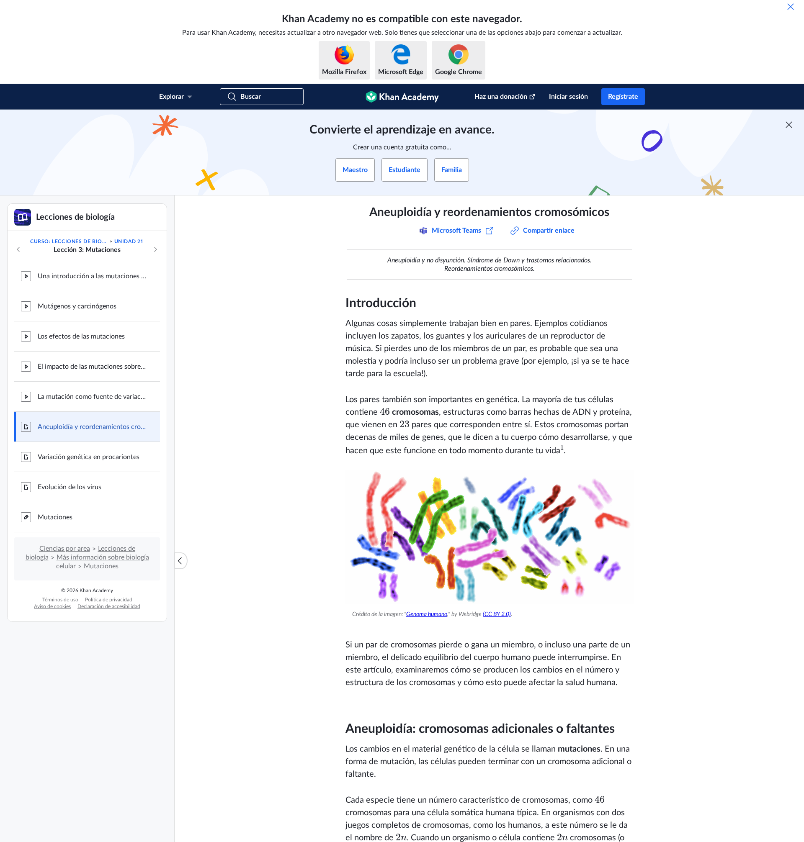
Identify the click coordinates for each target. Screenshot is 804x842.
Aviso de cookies (52, 606)
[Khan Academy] (402, 96)
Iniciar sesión (568, 96)
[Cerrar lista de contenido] (181, 560)
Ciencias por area (64, 548)
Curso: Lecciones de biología (69, 241)
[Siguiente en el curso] (155, 249)
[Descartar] (790, 6)
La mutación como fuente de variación (92, 396)
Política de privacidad (108, 599)
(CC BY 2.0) (497, 614)
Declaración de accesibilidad (108, 606)
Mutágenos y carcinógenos (77, 306)
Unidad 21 (129, 241)
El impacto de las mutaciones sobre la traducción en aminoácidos (92, 366)
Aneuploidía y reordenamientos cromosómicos (92, 427)
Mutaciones (55, 517)
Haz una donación (500, 96)
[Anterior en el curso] (18, 249)
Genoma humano (426, 614)
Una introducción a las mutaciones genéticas (92, 276)
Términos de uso (60, 599)
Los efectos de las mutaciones (81, 336)
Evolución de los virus (69, 487)
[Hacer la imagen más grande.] (489, 536)
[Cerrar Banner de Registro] (789, 124)
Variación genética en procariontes (88, 457)
